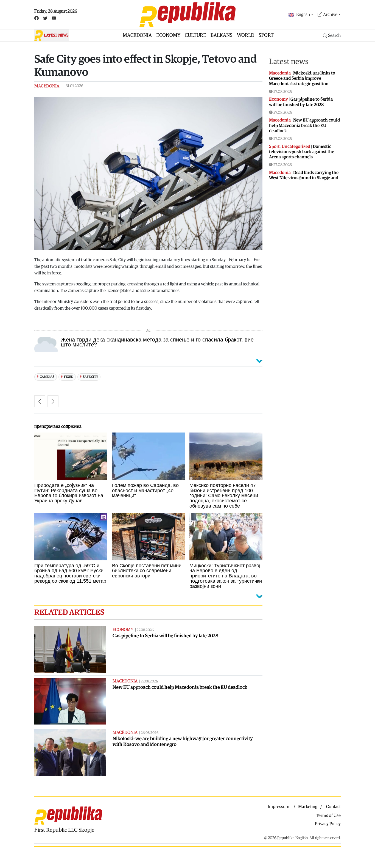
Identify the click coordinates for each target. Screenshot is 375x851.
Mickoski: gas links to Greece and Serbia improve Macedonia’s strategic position (302, 78)
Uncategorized (296, 146)
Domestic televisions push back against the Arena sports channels (301, 151)
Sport (266, 35)
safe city (90, 376)
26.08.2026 (149, 733)
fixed (68, 376)
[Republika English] (187, 14)
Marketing (307, 807)
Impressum (278, 807)
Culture (195, 35)
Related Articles (69, 612)
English (303, 14)
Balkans (222, 35)
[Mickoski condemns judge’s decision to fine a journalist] (52, 401)
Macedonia (137, 35)
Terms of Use (328, 815)
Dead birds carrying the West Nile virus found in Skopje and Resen (303, 177)
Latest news (289, 61)
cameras (47, 376)
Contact (333, 807)
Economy (168, 35)
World (245, 35)
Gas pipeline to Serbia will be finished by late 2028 (165, 636)
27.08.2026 (145, 630)
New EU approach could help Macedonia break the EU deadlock (180, 687)
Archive (330, 14)
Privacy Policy (328, 824)
